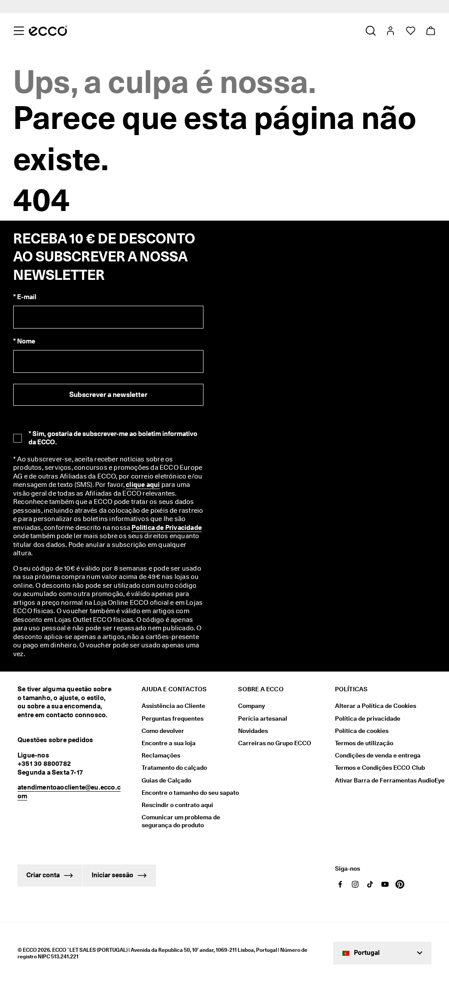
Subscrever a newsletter (108, 394)
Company (251, 705)
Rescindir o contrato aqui (177, 804)
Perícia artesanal (262, 718)
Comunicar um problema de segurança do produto (181, 821)
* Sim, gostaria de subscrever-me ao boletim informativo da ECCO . (113, 438)
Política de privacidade (367, 718)
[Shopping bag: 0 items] (430, 30)
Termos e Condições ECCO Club (380, 767)
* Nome (24, 341)
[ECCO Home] (48, 30)
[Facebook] (340, 884)
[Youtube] (385, 884)
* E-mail (24, 297)
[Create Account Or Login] (390, 30)
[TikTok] (370, 884)
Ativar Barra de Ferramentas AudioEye (383, 780)
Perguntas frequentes (172, 718)
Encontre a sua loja (169, 743)
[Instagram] (355, 884)
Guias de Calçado (166, 780)
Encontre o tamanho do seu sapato (190, 792)
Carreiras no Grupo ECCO (274, 743)
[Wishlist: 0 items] (410, 30)
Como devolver (163, 730)
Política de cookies (361, 730)
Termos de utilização (364, 743)
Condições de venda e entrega (377, 755)
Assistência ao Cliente (173, 705)
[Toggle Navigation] (19, 30)
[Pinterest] (400, 884)
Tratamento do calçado (174, 767)
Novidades (253, 730)
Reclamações (161, 755)
